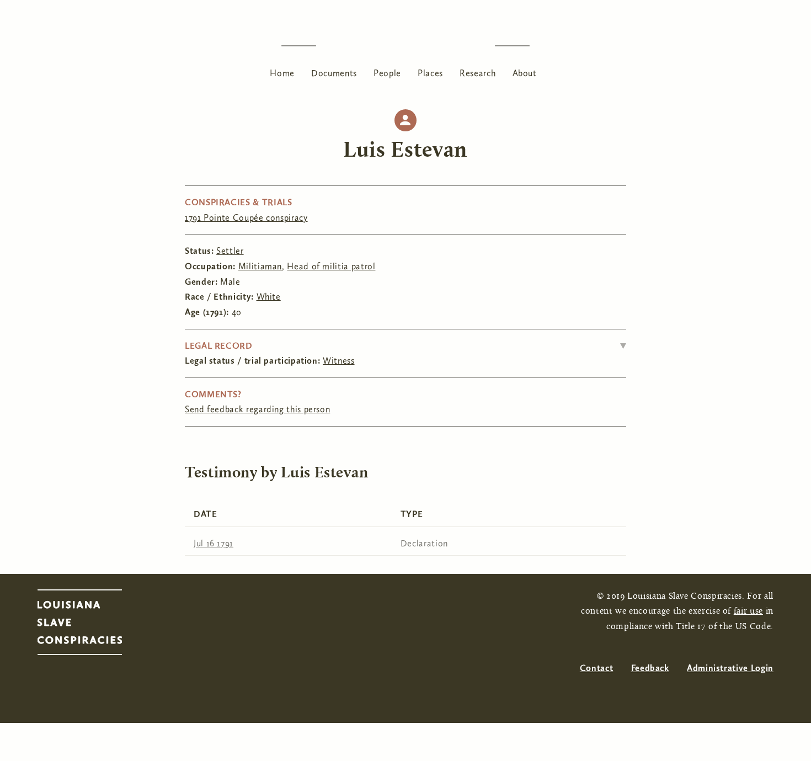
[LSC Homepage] (91, 625)
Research (477, 73)
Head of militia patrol (331, 266)
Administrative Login (730, 668)
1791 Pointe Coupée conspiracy (246, 217)
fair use (748, 611)
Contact (596, 668)
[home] (405, 45)
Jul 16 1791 (213, 543)
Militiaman (260, 266)
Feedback (650, 668)
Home (282, 73)
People (387, 73)
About (525, 73)
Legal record (219, 345)
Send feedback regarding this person (257, 409)
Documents (334, 73)
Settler (229, 251)
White (269, 296)
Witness (338, 360)
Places (430, 73)
